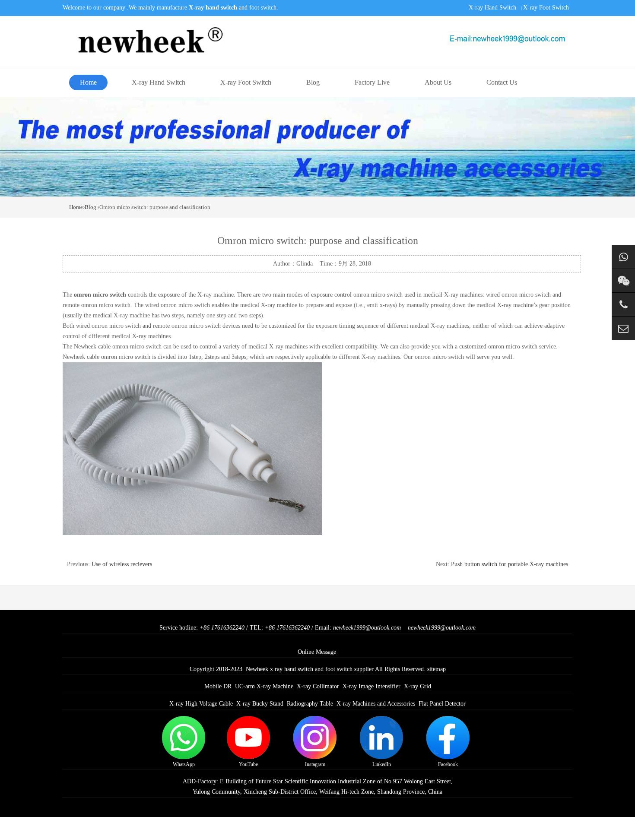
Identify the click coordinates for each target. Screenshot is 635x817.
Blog (313, 82)
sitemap (436, 669)
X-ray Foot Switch (546, 7)
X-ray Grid (417, 686)
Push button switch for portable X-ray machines (509, 564)
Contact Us (501, 82)
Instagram (315, 764)
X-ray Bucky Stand (259, 703)
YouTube (248, 764)
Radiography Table (310, 703)
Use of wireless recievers (122, 564)
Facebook (448, 764)
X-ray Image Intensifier (371, 686)
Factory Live (372, 82)
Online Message (317, 652)
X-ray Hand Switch (492, 7)
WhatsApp (184, 764)
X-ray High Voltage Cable (201, 703)
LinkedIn (381, 764)
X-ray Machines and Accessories (376, 703)
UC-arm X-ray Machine (264, 686)
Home (88, 82)
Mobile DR (218, 686)
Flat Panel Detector (442, 703)
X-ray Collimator (318, 686)
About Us (438, 82)
